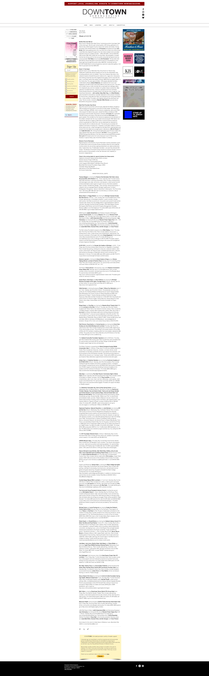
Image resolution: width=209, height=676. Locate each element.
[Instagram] (143, 12)
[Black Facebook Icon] (143, 9)
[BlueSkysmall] (143, 17)
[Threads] (143, 15)
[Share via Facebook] (80, 629)
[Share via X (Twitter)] (84, 629)
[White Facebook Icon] (136, 666)
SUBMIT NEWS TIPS (128, 58)
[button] (91, 25)
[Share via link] (88, 629)
